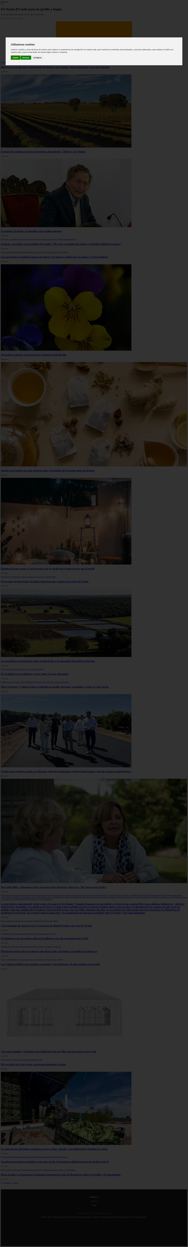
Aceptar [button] (15, 58)
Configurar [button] (37, 58)
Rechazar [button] (25, 58)
